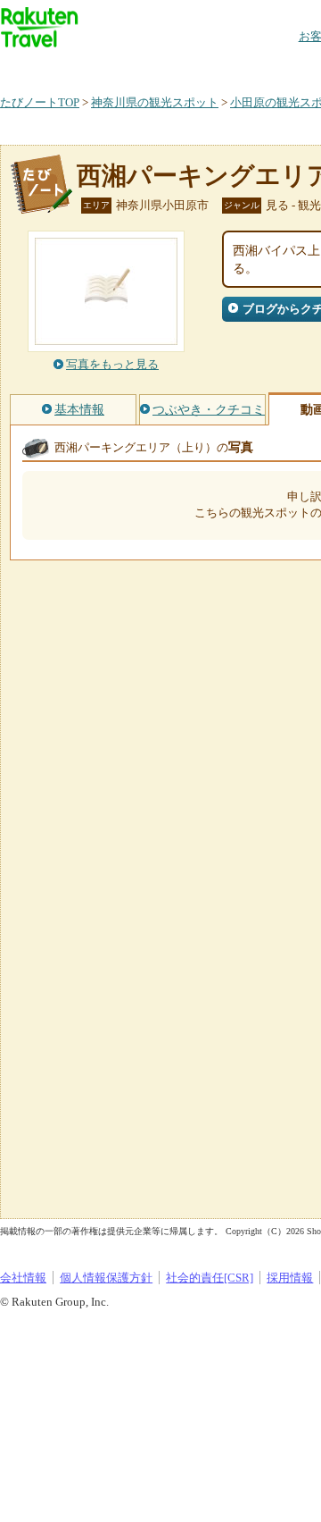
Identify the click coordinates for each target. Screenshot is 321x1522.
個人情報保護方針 (106, 1277)
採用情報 (290, 1277)
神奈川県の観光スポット (154, 102)
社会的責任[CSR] (209, 1277)
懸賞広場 (208, 67)
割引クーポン (281, 67)
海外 (135, 67)
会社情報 (23, 1277)
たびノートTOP (39, 102)
